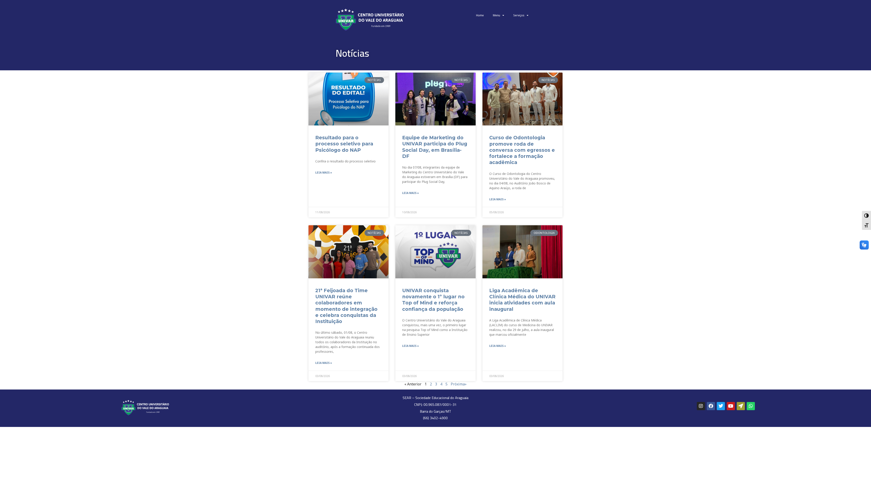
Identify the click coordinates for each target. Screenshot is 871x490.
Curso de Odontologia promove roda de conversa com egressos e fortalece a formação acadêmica (522, 150)
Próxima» (459, 384)
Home (480, 15)
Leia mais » (323, 172)
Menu (496, 15)
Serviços (518, 15)
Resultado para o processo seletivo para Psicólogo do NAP (344, 144)
